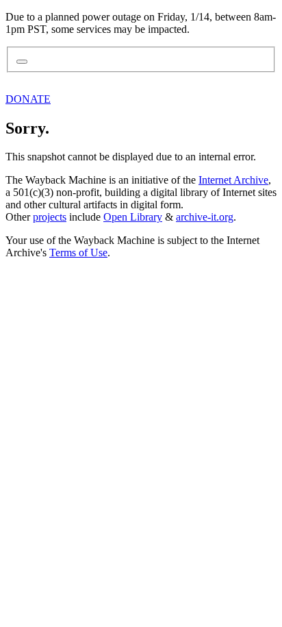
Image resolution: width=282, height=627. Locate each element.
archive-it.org (204, 217)
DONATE (28, 99)
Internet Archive (233, 180)
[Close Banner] (21, 62)
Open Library (132, 217)
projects (49, 217)
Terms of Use (78, 252)
